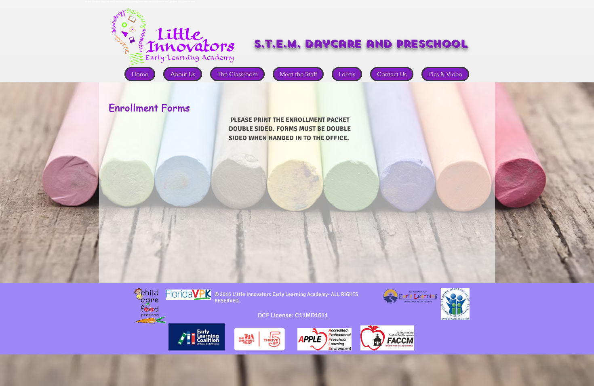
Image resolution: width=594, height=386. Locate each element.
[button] (182, 74)
